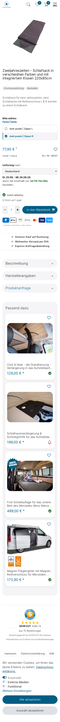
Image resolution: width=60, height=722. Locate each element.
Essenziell (14, 678)
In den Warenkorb (38, 209)
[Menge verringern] (4, 210)
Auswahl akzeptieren (30, 710)
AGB (51, 653)
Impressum (10, 653)
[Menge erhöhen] (17, 210)
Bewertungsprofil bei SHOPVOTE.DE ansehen (30, 635)
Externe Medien (18, 682)
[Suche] (28, 4)
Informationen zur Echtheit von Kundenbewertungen (30, 639)
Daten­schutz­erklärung (33, 653)
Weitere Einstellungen (17, 691)
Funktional (15, 686)
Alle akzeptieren (30, 699)
